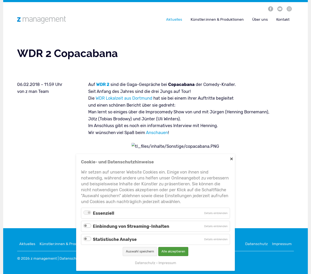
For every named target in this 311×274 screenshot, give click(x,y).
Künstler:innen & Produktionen (217, 19)
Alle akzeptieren (173, 251)
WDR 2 (102, 84)
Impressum (282, 244)
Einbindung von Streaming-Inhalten (131, 226)
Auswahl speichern (140, 251)
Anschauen (157, 132)
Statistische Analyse (115, 239)
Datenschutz (256, 244)
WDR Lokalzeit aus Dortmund (124, 98)
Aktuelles (174, 19)
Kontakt (283, 19)
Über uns (260, 19)
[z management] (65, 19)
